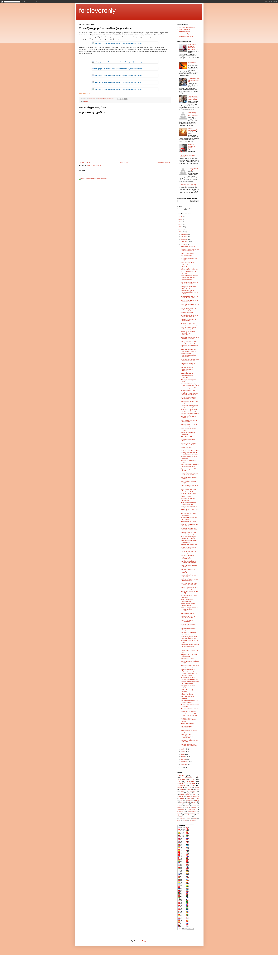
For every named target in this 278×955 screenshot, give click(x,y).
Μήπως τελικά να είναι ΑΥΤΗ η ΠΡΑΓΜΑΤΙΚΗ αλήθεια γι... (189, 296)
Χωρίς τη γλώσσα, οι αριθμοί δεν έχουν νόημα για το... (189, 490)
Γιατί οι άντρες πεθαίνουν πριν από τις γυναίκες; (189, 701)
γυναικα (192, 783)
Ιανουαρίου (184, 764)
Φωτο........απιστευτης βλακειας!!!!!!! (187, 621)
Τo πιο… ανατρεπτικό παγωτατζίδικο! (187, 600)
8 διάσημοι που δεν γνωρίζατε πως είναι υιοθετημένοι (189, 406)
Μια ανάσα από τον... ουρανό (189, 521)
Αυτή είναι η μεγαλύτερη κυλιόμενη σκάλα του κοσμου (188, 571)
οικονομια (193, 807)
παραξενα (188, 778)
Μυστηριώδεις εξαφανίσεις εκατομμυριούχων (188, 503)
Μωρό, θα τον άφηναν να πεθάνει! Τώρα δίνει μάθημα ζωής (193, 47)
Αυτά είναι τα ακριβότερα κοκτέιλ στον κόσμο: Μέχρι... (189, 745)
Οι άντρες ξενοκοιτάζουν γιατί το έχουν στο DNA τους (189, 410)
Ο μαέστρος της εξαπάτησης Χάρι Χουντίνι (189, 655)
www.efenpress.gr (184, 31)
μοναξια (186, 813)
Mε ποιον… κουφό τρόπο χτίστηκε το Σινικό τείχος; (189, 324)
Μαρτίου (183, 759)
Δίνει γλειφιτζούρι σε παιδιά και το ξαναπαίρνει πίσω (189, 283)
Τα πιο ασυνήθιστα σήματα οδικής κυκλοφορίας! (188, 328)
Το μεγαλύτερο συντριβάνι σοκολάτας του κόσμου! (188, 533)
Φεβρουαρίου (185, 762)
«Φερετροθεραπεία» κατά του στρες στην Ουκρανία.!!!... (189, 473)
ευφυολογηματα (189, 815)
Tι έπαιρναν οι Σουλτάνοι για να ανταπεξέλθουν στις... (190, 337)
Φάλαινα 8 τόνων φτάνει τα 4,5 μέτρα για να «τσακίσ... (189, 537)
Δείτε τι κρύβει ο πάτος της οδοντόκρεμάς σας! (188, 309)
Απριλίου (184, 756)
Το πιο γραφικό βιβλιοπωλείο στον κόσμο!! (189, 421)
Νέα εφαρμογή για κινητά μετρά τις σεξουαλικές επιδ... (190, 682)
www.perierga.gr (84, 93)
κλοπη (179, 813)
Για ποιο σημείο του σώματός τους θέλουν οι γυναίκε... (189, 398)
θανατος (189, 789)
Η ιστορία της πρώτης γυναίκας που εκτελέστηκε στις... (190, 645)
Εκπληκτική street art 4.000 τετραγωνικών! (188, 548)
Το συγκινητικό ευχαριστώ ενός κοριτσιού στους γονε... (190, 588)
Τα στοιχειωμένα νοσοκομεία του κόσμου (189, 633)
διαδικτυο (180, 796)
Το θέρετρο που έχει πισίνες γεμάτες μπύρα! (189, 287)
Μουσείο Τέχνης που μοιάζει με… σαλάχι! (189, 514)
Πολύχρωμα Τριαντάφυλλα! (189, 507)
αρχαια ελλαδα (184, 795)
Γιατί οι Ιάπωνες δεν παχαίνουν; (190, 413)
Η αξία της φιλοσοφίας (187, 253)
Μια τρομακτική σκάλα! (187, 724)
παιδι (192, 785)
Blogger (144, 941)
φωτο (182, 791)
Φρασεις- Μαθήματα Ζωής (193, 129)
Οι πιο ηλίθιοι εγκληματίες (188, 246)
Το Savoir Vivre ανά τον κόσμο (189, 544)
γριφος (194, 802)
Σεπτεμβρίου (185, 242)
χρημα (186, 804)
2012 (181, 767)
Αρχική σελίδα (124, 162)
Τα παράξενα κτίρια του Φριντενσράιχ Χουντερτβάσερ (187, 557)
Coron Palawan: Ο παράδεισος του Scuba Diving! (190, 486)
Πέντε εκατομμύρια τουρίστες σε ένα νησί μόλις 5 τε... (189, 637)
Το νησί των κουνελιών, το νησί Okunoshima (189, 346)
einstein (182, 798)
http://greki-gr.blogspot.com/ (187, 27)
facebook (189, 800)
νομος (182, 802)
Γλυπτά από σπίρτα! (186, 279)
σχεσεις (188, 818)
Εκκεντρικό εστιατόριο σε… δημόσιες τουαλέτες (188, 670)
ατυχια (178, 820)
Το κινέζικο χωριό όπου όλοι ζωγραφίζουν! (189, 541)
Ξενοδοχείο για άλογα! (187, 658)
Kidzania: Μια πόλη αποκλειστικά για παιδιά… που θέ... (189, 719)
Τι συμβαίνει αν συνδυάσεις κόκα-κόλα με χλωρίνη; (193, 97)
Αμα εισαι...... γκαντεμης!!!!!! (188, 493)
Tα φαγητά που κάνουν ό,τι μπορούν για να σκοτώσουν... (188, 333)
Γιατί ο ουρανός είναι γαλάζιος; (189, 388)
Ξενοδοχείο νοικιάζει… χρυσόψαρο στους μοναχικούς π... (187, 736)
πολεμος (182, 818)
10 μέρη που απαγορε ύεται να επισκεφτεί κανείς (189, 301)
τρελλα (182, 789)
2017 (181, 222)
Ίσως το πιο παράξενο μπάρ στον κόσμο (189, 552)
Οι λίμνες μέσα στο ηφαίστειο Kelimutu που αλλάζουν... (189, 444)
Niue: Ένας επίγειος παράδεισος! (186, 727)
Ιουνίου (183, 751)
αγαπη (197, 800)
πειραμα (196, 793)
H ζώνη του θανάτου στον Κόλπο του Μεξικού (188, 616)
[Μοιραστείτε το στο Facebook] (125, 99)
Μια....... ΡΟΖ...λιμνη (186, 436)
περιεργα (180, 783)
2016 (181, 224)
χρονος (195, 818)
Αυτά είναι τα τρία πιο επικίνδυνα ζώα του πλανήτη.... (187, 369)
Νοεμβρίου (184, 236)
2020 (181, 219)
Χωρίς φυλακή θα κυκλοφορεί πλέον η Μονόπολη (189, 579)
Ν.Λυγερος (182, 816)
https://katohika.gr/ (184, 29)
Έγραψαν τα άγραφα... (187, 312)
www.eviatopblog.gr (185, 34)
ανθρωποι (190, 782)
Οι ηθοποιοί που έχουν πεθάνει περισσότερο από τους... (190, 360)
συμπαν (179, 804)
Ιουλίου (183, 749)
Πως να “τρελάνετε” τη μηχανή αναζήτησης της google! (189, 342)
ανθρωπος (181, 780)
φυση (192, 780)
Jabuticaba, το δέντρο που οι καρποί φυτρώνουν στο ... (189, 584)
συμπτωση (192, 820)
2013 (181, 232)
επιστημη (196, 776)
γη (188, 802)
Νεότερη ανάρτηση (84, 162)
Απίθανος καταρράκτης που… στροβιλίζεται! (189, 320)
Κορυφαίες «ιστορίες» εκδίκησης (187, 376)
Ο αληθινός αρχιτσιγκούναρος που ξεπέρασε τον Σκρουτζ (189, 185)
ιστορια (188, 787)
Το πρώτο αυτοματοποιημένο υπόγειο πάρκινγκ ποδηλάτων (189, 609)
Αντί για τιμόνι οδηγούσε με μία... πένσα (188, 575)
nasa (197, 798)
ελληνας (179, 805)
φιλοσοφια (180, 793)
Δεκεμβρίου (184, 234)
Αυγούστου (184, 244)
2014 (181, 229)
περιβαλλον (180, 809)
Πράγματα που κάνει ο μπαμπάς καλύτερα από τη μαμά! (189, 292)
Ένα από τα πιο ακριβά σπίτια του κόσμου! (189, 524)
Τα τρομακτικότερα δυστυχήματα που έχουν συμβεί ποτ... (188, 355)
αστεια (194, 795)
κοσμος (86, 101)
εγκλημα (189, 793)
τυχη (187, 805)
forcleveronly (97, 10)
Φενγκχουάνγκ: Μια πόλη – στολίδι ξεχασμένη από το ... (189, 678)
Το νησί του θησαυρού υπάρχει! (190, 450)
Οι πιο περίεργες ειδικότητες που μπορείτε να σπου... (189, 350)
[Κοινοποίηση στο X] (123, 99)
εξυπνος (190, 798)
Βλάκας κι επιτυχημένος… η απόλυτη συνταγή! (189, 674)
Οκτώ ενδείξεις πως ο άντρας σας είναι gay (193, 80)
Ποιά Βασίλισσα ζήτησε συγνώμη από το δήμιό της (193, 114)
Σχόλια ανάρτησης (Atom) (94, 165)
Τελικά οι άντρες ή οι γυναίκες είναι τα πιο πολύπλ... (189, 276)
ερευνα (197, 787)
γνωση (186, 807)
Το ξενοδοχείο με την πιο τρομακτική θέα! (188, 604)
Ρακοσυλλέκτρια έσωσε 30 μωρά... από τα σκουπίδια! (189, 714)
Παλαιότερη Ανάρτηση (163, 162)
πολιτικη (185, 820)
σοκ (198, 815)
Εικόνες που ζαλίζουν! (187, 255)
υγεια (194, 805)
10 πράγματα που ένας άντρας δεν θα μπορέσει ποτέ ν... (189, 393)
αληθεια (179, 807)
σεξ (181, 800)
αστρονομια (192, 809)
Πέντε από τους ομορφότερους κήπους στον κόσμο (190, 249)
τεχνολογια (181, 785)
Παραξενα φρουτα (186, 496)
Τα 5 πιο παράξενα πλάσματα (189, 269)
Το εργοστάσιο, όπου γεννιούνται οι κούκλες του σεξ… (189, 650)
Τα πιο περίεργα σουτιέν (187, 262)
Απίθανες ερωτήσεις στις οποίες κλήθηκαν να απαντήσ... (190, 465)
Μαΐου (183, 754)
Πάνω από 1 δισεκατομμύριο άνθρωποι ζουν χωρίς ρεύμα (190, 384)
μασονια (194, 804)
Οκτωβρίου (184, 239)
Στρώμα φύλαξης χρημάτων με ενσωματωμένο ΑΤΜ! (189, 315)
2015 (181, 227)
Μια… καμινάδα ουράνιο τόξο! (189, 709)
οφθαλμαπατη (191, 811)
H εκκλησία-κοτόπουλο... (188, 447)
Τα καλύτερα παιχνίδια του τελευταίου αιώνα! (188, 364)
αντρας (197, 789)
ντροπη (189, 816)
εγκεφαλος (180, 811)
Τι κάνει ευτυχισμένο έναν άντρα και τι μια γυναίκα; (190, 666)
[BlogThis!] (121, 99)
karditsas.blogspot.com (186, 36)
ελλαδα (179, 787)
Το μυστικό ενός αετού (187, 373)
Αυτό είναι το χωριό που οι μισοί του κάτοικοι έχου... (189, 561)
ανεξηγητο (193, 813)
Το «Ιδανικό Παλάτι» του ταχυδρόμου (188, 499)
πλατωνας (196, 816)
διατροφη (192, 791)
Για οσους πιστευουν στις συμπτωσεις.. (188, 625)
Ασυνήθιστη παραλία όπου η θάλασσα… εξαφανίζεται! (189, 529)
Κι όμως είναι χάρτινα (187, 694)
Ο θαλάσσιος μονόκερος (188, 613)
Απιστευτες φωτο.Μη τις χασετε (191, 146)
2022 (181, 216)
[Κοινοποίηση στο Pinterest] (127, 99)
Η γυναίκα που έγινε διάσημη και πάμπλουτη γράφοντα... (189, 453)
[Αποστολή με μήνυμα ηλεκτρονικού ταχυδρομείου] (118, 99)
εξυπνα (179, 815)
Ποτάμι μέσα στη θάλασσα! (188, 711)
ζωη (178, 782)
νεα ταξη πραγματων (193, 796)
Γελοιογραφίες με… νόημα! (188, 390)
